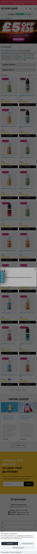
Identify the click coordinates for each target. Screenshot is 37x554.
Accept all (9, 543)
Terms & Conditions (15, 552)
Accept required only (27, 543)
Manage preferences (18, 547)
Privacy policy (5, 552)
